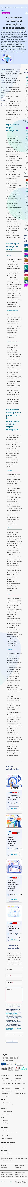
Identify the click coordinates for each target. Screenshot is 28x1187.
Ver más (14, 808)
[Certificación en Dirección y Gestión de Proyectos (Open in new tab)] (14, 782)
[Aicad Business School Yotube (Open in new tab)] (18, 1182)
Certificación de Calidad (7, 1083)
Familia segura (5, 1096)
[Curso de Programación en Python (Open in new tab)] (14, 913)
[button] (26, 13)
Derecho (4, 1165)
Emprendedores (18, 1080)
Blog (5, 7)
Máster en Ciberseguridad (8, 1172)
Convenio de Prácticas (7, 1111)
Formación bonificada (7, 1153)
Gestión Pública (20, 1165)
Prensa (16, 1086)
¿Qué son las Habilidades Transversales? (11, 1160)
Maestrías (18, 1167)
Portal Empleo (5, 1130)
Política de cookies (6, 1093)
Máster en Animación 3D (8, 1176)
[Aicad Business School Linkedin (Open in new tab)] (16, 1182)
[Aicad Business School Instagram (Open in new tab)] (23, 1182)
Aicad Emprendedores (7, 1138)
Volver (4, 10)
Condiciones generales (7, 1091)
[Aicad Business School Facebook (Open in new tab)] (25, 1182)
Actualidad (9, 7)
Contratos (4, 1147)
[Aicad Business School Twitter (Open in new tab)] (21, 1182)
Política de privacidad (7, 1080)
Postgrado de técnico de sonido (9, 1158)
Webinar (17, 1096)
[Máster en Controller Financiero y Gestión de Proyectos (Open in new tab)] (14, 821)
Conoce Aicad (18, 1078)
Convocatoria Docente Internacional (10, 1133)
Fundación (17, 1091)
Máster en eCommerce (7, 1174)
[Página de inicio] (1, 7)
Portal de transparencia (7, 1086)
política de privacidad (11, 1013)
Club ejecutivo (5, 1120)
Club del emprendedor (7, 1123)
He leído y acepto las (15, 1005)
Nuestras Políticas (6, 1088)
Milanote (10, 649)
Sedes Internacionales (20, 1083)
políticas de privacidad (14, 1006)
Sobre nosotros (5, 1078)
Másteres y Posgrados (20, 1093)
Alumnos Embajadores (7, 1114)
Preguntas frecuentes (7, 1102)
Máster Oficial (19, 1174)
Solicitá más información (7, 1105)
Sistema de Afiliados (20, 1088)
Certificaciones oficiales (7, 1145)
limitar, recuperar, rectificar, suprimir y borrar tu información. (13, 1028)
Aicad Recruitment (6, 1135)
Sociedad (4, 1167)
